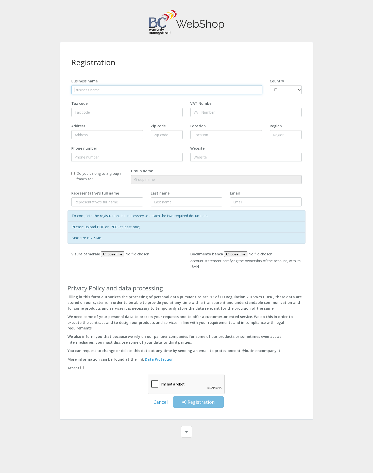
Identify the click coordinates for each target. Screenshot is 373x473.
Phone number (84, 148)
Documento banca (206, 254)
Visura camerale (85, 254)
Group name (142, 170)
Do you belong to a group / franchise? (98, 176)
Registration (200, 402)
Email (235, 193)
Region (276, 126)
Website (197, 148)
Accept (73, 367)
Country (277, 81)
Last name (160, 193)
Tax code (79, 103)
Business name (84, 81)
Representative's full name (95, 193)
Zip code (158, 126)
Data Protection (159, 359)
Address (78, 126)
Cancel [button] (161, 402)
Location (198, 126)
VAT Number (201, 103)
